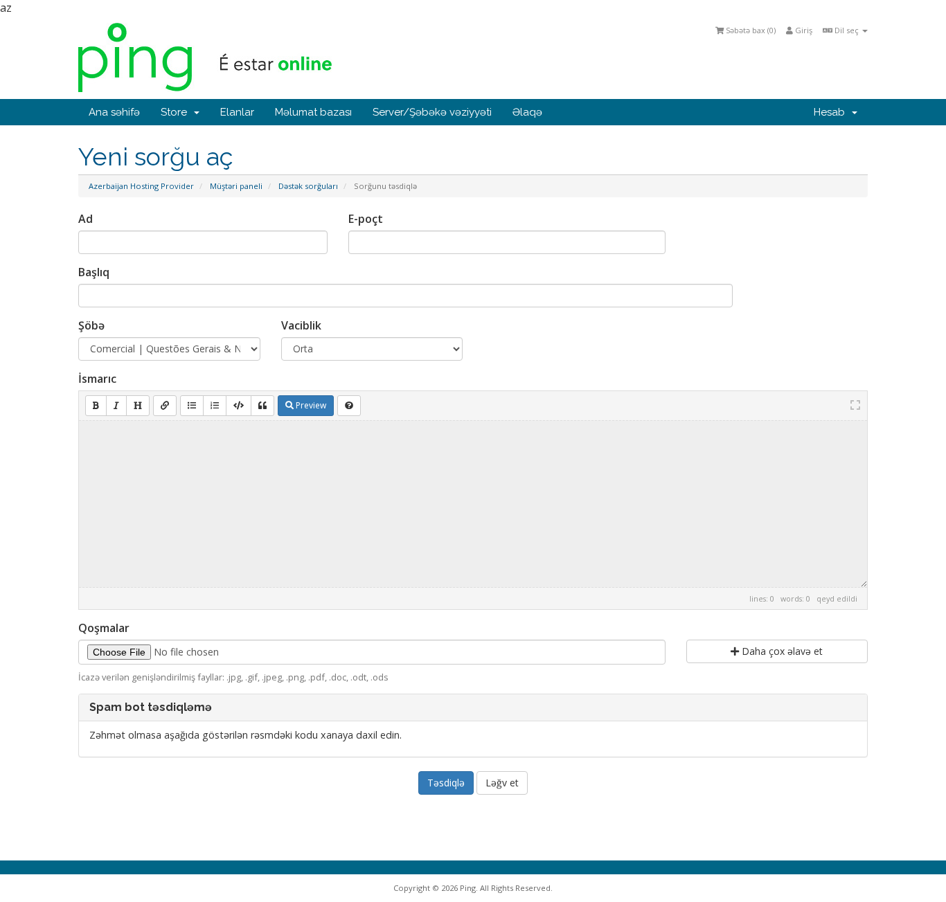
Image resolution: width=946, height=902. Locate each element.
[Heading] (138, 405)
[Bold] (96, 405)
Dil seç (846, 30)
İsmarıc (97, 378)
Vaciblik (301, 325)
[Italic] (116, 405)
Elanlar (237, 112)
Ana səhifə (114, 112)
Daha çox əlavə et (781, 651)
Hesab (832, 112)
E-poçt (365, 218)
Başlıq (93, 272)
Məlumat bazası (313, 112)
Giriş (802, 30)
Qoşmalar (104, 627)
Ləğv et (502, 782)
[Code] (238, 405)
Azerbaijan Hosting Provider (141, 186)
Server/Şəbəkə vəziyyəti (432, 112)
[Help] (349, 405)
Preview (310, 405)
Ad (85, 218)
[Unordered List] (192, 405)
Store (177, 112)
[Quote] (262, 405)
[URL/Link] (165, 405)
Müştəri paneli (236, 186)
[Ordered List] (214, 405)
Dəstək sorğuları (308, 186)
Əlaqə (527, 112)
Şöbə (91, 325)
